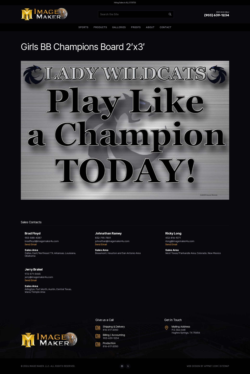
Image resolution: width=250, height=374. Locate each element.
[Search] (170, 14)
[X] (128, 366)
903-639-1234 (111, 338)
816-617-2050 (110, 329)
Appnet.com (211, 366)
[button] (90, 27)
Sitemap (224, 366)
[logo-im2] (44, 14)
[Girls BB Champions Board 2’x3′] (125, 62)
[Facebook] (122, 366)
